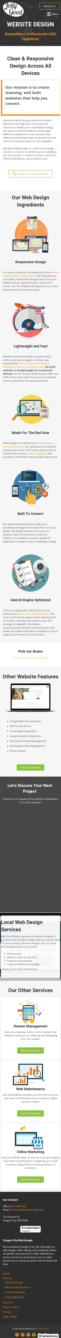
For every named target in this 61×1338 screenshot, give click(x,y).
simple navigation (37, 453)
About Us (8, 1302)
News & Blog (10, 1316)
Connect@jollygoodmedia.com (27, 1209)
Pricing (7, 1312)
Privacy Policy (43, 1328)
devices (32, 275)
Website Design (14, 1282)
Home (6, 1273)
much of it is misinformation (33, 613)
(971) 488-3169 (18, 1206)
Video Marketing (15, 1297)
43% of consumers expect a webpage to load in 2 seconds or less (26, 365)
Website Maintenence (18, 1287)
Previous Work (11, 1307)
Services (7, 1278)
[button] (50, 6)
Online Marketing (15, 1292)
